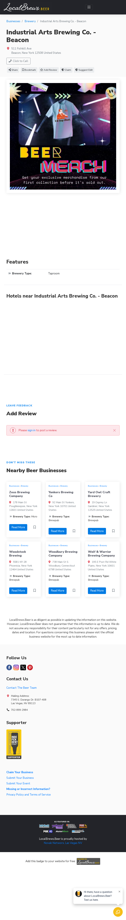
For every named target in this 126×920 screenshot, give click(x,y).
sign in (31, 430)
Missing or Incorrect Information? (28, 789)
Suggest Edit (85, 70)
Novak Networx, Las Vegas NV (63, 843)
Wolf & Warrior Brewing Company (101, 553)
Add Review (50, 70)
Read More (18, 527)
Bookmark (30, 70)
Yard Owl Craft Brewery (99, 494)
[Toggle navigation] (89, 7)
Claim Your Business (19, 772)
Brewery (24, 486)
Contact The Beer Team (21, 688)
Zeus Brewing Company (19, 494)
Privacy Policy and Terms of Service (28, 795)
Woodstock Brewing (17, 553)
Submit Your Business (20, 778)
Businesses (14, 486)
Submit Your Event (18, 783)
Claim (67, 70)
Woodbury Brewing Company (63, 553)
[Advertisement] (63, 228)
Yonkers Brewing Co (61, 494)
